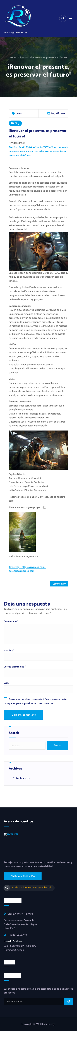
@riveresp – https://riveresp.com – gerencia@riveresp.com (27, 569)
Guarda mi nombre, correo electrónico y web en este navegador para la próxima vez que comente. (35, 701)
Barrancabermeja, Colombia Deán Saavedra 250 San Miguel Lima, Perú (20, 924)
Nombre (9, 651)
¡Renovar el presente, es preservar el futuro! (43, 58)
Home (13, 58)
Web (6, 683)
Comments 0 (59, 584)
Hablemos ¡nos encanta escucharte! (31, 888)
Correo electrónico (15, 667)
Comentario (11, 622)
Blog (17, 123)
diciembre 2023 (21, 779)
